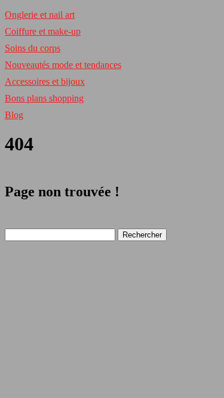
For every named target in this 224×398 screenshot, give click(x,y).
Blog (14, 115)
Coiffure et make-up (43, 31)
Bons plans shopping (44, 98)
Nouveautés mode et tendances (63, 65)
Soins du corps (32, 48)
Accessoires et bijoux (45, 81)
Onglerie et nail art (40, 15)
